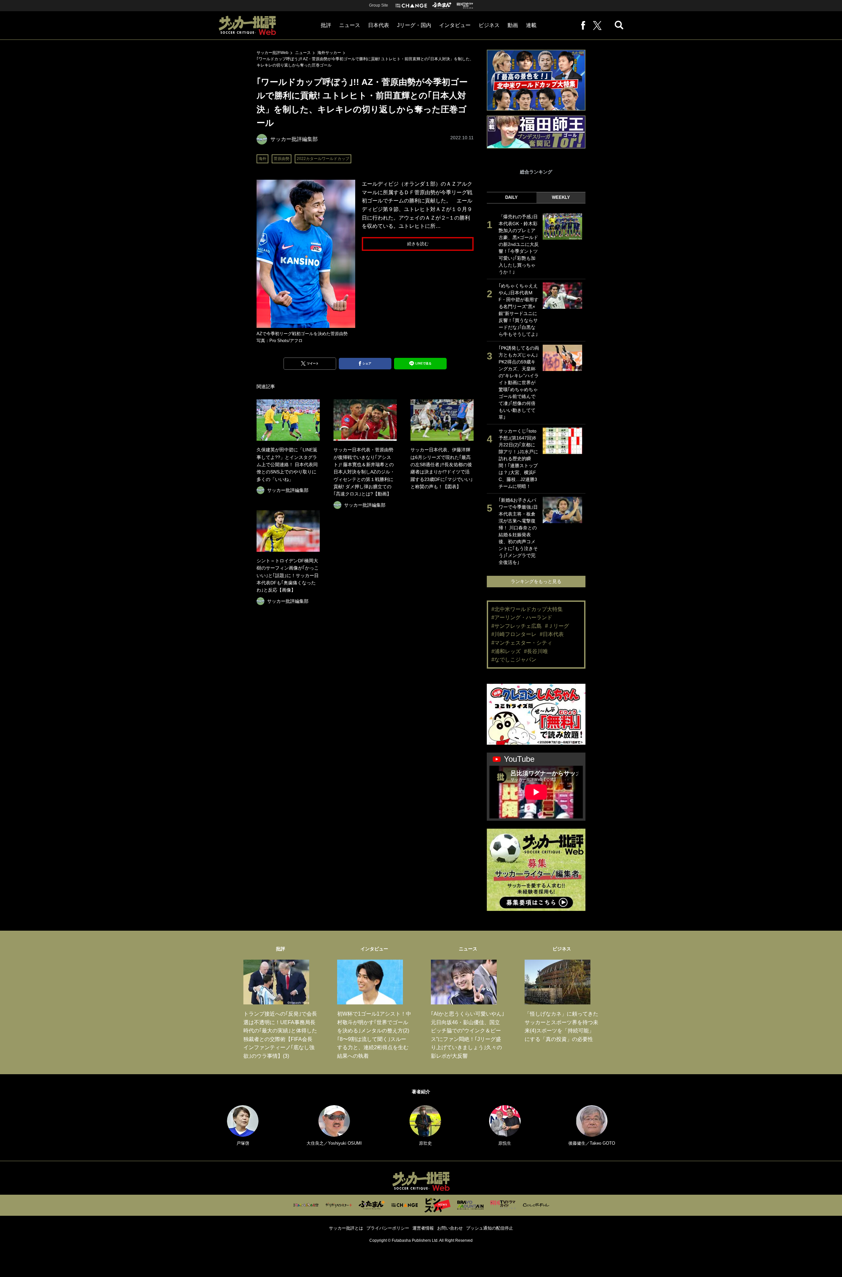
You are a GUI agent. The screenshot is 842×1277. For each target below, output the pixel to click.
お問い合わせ (450, 1228)
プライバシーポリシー (387, 1228)
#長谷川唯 (536, 651)
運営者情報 (423, 1228)
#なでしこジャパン (513, 659)
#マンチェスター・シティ (521, 643)
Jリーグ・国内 (414, 25)
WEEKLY (561, 197)
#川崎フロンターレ (513, 634)
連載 (531, 25)
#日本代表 (552, 634)
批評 (326, 25)
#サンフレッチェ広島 (516, 626)
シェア (366, 363)
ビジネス (489, 25)
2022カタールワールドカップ (323, 158)
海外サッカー (329, 52)
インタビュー (455, 25)
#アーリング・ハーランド (521, 617)
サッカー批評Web (272, 52)
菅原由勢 (281, 158)
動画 (513, 25)
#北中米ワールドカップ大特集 (527, 609)
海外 (262, 158)
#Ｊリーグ (557, 626)
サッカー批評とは (346, 1228)
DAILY (511, 197)
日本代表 (378, 25)
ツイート (313, 363)
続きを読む (418, 243)
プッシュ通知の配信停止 (489, 1228)
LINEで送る (423, 363)
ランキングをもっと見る (536, 581)
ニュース (349, 25)
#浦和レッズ (506, 651)
